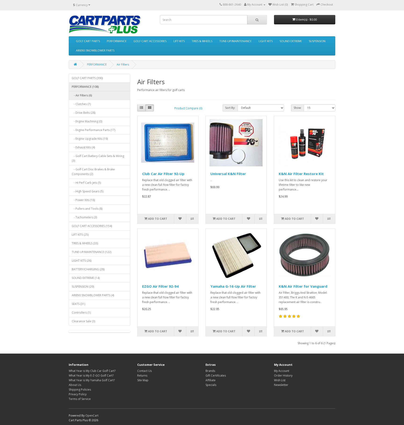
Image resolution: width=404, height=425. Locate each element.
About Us (75, 385)
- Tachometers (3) (84, 217)
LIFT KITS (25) (80, 235)
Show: (297, 108)
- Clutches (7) (81, 104)
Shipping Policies (80, 390)
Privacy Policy (78, 394)
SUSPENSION (317, 41)
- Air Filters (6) (82, 95)
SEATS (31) (78, 304)
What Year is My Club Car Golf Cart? (92, 371)
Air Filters (123, 64)
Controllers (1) (81, 313)
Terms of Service (80, 399)
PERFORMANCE (116, 41)
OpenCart (91, 416)
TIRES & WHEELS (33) (85, 243)
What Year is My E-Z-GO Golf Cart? (91, 375)
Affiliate (211, 380)
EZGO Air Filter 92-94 (160, 286)
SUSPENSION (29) (83, 287)
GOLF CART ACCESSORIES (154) (92, 226)
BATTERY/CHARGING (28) (88, 269)
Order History (283, 375)
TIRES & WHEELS (202, 41)
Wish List (279, 380)
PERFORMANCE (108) (85, 87)
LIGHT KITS (266, 41)
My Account (281, 371)
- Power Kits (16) (83, 200)
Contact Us (144, 371)
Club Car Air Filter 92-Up (163, 173)
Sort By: (230, 108)
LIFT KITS (179, 41)
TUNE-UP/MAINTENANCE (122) (91, 252)
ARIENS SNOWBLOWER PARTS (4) (93, 295)
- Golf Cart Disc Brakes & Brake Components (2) (93, 171)
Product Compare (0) (188, 108)
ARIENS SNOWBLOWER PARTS (95, 50)
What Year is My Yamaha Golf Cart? (92, 380)
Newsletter (281, 385)
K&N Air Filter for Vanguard (303, 286)
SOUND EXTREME (291, 41)
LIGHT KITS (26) (81, 261)
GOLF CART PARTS (88, 41)
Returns (142, 375)
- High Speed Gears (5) (87, 191)
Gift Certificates (216, 375)
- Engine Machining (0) (87, 121)
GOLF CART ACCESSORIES (149, 41)
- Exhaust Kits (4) (83, 147)
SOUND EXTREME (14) (86, 278)
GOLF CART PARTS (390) (87, 78)
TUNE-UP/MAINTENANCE (235, 41)
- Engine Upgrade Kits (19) (90, 139)
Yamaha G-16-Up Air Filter (233, 286)
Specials (211, 385)
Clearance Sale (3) (83, 321)
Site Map (142, 380)
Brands (210, 371)
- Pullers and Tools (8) (87, 209)
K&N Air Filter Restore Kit (301, 173)
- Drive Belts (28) (83, 113)
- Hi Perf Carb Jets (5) (86, 183)
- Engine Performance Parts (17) (93, 130)
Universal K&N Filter (228, 173)
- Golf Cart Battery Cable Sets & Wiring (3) (98, 158)
